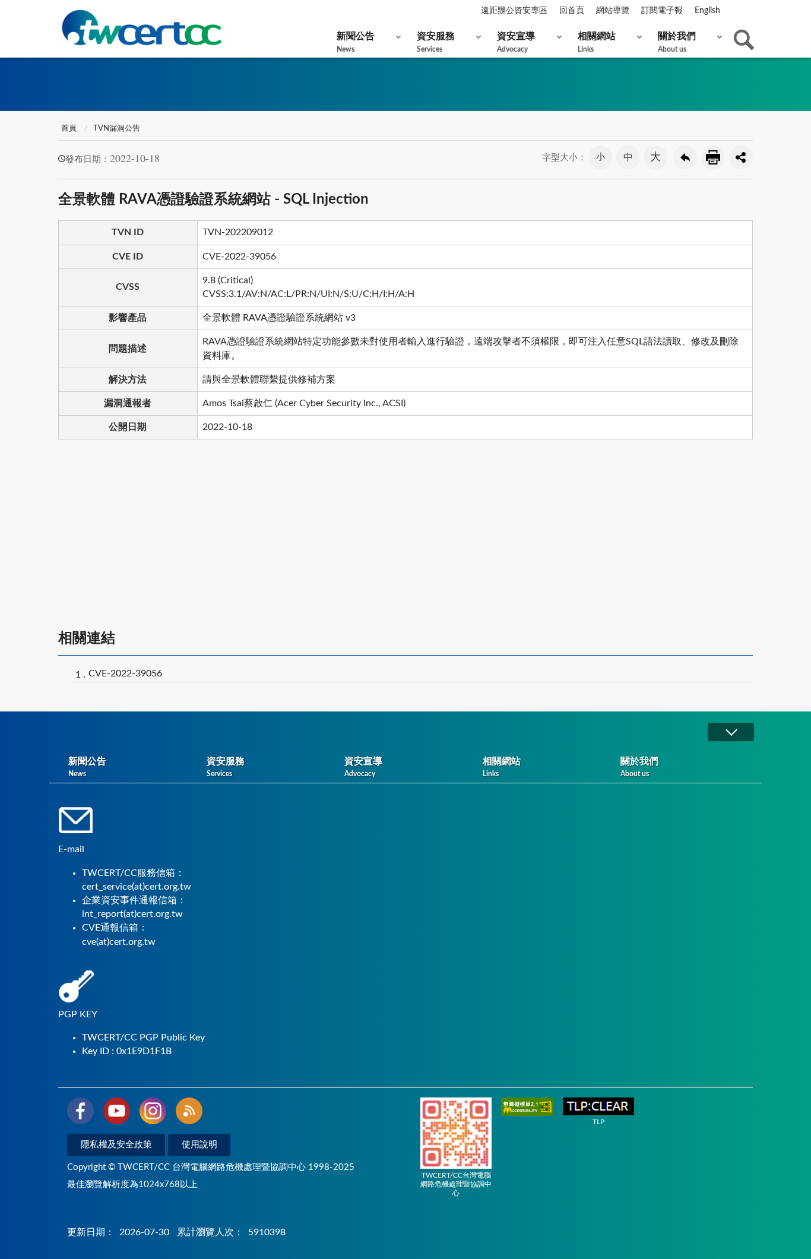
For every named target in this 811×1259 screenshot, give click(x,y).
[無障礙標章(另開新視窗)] (527, 1107)
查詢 (744, 40)
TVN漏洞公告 (116, 128)
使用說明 (199, 1144)
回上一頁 (685, 157)
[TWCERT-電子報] (141, 28)
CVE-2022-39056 (125, 673)
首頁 (69, 128)
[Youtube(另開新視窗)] (116, 1112)
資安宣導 (516, 42)
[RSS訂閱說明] (189, 1112)
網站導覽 (612, 11)
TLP (598, 1121)
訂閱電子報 (662, 11)
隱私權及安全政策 (116, 1144)
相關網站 (597, 42)
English (707, 11)
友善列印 (713, 157)
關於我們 (677, 42)
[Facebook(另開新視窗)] (80, 1112)
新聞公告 (356, 42)
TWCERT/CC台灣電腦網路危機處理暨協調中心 (456, 1184)
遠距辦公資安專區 (514, 11)
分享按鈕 (741, 157)
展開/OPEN (731, 732)
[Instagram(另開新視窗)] (153, 1112)
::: (60, 11)
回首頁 (571, 11)
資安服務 (436, 42)
